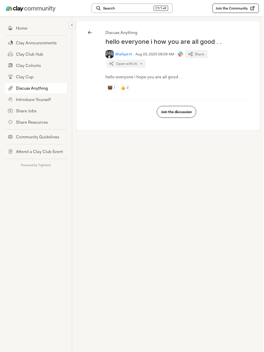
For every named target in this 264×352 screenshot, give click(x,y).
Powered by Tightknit (36, 165)
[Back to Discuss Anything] (90, 32)
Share (199, 54)
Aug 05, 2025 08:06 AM (154, 54)
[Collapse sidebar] (72, 25)
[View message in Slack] (180, 54)
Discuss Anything (121, 32)
